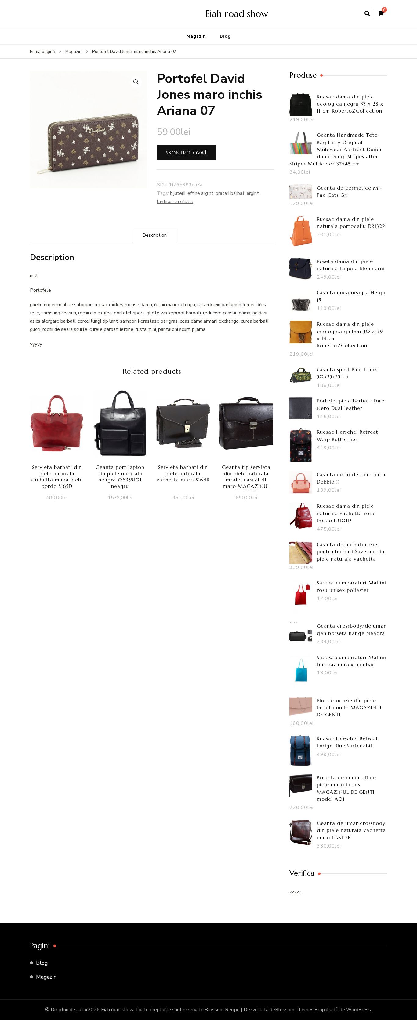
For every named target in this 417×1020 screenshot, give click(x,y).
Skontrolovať (186, 153)
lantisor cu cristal (175, 201)
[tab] (154, 235)
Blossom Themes (294, 1009)
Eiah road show (236, 13)
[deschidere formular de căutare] (367, 14)
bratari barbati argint (237, 193)
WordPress (358, 1009)
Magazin (196, 36)
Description (154, 235)
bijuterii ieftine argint (191, 193)
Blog (225, 36)
